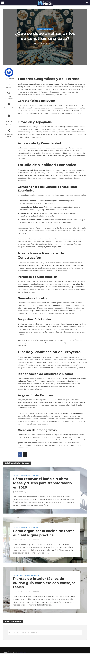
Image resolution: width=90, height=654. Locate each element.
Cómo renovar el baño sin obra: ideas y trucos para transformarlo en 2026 (42, 483)
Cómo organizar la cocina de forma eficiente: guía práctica (44, 533)
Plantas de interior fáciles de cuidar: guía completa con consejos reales (44, 583)
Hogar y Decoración (45, 29)
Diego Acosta (9, 79)
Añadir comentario (9, 98)
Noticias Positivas (23, 652)
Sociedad (35, 475)
